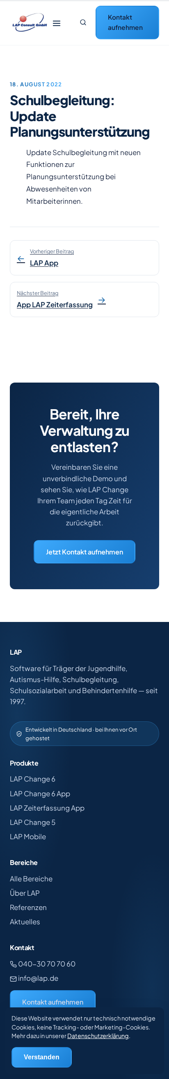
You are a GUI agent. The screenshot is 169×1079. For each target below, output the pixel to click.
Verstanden (41, 1057)
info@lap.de (37, 977)
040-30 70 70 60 (46, 963)
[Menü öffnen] (57, 22)
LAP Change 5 (32, 822)
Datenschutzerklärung (98, 1035)
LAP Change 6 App (40, 793)
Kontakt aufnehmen (125, 22)
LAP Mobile (28, 836)
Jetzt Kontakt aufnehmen (84, 551)
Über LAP (25, 892)
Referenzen (28, 907)
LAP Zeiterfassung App (47, 807)
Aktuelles (25, 921)
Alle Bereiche (31, 878)
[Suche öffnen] (83, 22)
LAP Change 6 (32, 778)
